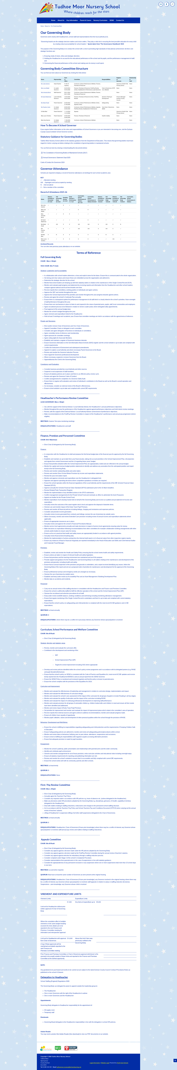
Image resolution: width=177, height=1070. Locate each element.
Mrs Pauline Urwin (45, 107)
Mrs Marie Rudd (45, 102)
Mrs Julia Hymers (45, 83)
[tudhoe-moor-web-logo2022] (79, 14)
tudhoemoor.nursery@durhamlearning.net (69, 1067)
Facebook (167, 4)
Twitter (161, 4)
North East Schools (122, 1063)
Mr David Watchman (46, 96)
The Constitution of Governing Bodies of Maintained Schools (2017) (65, 153)
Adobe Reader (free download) (69, 1034)
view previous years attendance (59, 246)
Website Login (105, 1063)
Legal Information (95, 1063)
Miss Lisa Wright (45, 88)
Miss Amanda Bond (46, 92)
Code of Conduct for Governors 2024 (53, 162)
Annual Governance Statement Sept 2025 (56, 157)
